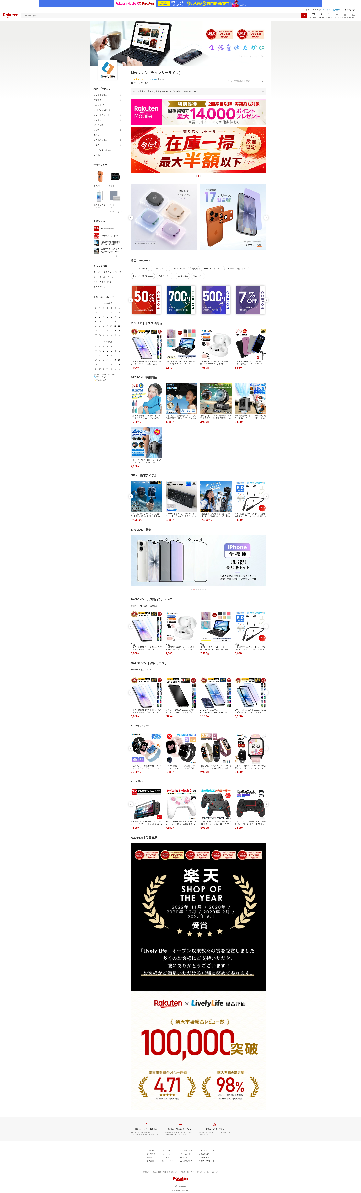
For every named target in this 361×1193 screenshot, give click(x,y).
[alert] (198, 91)
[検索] (304, 15)
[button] (351, 10)
